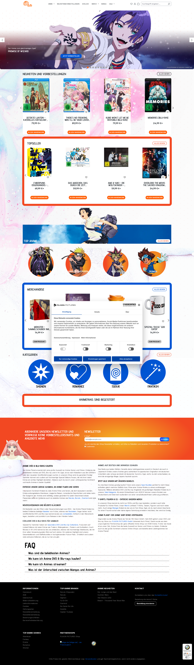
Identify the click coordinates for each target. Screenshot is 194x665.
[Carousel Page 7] (103, 67)
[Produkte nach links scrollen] (21, 107)
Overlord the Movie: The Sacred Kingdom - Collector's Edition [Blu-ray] (154, 184)
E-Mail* (87, 436)
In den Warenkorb (36, 132)
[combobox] (154, 4)
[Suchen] (169, 4)
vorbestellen (67, 514)
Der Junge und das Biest (107, 592)
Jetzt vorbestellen (71, 56)
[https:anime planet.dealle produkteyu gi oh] (116, 264)
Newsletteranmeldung (31, 612)
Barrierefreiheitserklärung (33, 620)
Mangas (115, 508)
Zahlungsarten (28, 609)
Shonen (26, 648)
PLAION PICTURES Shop (70, 636)
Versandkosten (91, 659)
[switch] (187, 657)
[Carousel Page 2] (90, 67)
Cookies (26, 606)
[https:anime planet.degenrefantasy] (153, 372)
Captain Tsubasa (66, 612)
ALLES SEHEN (164, 74)
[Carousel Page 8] (106, 67)
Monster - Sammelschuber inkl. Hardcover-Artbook (39, 328)
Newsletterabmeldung (31, 615)
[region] (97, 40)
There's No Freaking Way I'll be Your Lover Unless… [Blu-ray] (77, 119)
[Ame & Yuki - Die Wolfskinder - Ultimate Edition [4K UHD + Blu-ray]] (116, 157)
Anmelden (164, 439)
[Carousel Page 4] (95, 67)
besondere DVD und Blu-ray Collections (63, 525)
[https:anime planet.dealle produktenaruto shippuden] (78, 264)
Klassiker (46, 511)
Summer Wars (103, 595)
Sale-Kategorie (110, 492)
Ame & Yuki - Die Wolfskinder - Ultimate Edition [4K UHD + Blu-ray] (116, 184)
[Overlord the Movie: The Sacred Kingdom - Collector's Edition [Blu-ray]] (154, 163)
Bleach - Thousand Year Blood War (111, 601)
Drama (25, 642)
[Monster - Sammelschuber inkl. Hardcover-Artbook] (39, 309)
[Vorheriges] (2, 40)
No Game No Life (66, 606)
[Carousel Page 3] (93, 67)
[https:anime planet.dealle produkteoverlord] (41, 264)
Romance (26, 645)
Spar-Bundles (146, 485)
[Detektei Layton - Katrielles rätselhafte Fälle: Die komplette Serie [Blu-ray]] (36, 95)
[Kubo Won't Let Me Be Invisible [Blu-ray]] (117, 95)
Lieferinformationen (30, 603)
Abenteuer (27, 636)
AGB (24, 595)
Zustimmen (90, 446)
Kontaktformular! (161, 595)
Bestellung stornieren (145, 603)
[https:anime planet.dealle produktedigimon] (153, 264)
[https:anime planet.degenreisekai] (115, 372)
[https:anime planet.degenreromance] (78, 372)
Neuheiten (72, 511)
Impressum (27, 592)
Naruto (71, 498)
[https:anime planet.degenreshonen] (41, 372)
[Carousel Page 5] (98, 67)
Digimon (63, 598)
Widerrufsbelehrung (30, 601)
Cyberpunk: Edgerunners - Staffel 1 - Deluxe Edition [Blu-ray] (39, 184)
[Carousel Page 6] (101, 67)
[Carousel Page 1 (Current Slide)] (88, 67)
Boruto (77, 498)
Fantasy (26, 639)
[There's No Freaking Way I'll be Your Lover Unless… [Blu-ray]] (76, 95)
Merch (127, 506)
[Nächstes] (191, 40)
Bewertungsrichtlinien (31, 618)
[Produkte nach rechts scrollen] (173, 107)
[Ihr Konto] (135, 4)
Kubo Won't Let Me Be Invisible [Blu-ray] (117, 119)
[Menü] (191, 645)
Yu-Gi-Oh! (64, 601)
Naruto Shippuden (67, 592)
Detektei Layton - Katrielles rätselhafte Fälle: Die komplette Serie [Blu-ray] (36, 119)
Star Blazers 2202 (104, 598)
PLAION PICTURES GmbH (122, 521)
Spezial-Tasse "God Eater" (154, 328)
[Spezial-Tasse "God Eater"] (154, 305)
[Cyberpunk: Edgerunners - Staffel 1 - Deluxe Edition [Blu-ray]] (39, 162)
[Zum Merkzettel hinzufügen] (46, 112)
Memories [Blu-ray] (158, 118)
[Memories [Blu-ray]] (158, 95)
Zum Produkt (39, 342)
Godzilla (63, 609)
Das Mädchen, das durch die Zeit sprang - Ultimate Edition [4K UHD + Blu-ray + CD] (78, 184)
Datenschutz (27, 598)
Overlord (85, 498)
